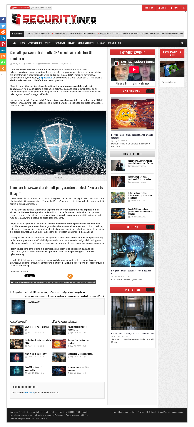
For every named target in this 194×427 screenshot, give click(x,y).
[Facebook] (3, 20)
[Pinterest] (3, 44)
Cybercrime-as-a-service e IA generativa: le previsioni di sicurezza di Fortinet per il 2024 (63, 296)
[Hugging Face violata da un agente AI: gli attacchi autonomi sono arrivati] (59, 344)
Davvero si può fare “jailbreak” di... (37, 328)
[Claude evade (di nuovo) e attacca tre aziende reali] (59, 331)
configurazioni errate (27, 282)
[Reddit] (3, 32)
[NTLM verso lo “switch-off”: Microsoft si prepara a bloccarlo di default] (16, 358)
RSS (66, 64)
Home (113, 412)
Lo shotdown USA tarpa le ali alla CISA (38, 342)
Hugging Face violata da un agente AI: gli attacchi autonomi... (132, 136)
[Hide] (1, 74)
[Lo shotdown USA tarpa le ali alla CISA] (16, 344)
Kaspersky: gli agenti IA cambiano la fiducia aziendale (139, 178)
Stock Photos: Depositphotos (170, 412)
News (61, 64)
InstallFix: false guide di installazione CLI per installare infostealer (140, 195)
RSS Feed (151, 412)
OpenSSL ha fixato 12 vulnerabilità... (33, 368)
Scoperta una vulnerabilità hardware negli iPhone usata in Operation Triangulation (49, 292)
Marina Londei (32, 64)
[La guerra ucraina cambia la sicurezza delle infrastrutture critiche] (59, 371)
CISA (16, 282)
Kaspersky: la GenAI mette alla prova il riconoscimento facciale (140, 162)
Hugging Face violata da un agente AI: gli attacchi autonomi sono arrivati (123, 33)
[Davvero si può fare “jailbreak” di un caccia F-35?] (16, 331)
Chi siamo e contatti (126, 412)
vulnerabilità (90, 282)
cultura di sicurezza (45, 282)
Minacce (54, 64)
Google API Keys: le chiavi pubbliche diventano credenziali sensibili (140, 211)
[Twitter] (3, 26)
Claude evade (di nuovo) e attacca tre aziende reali (69, 33)
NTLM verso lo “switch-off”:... (36, 353)
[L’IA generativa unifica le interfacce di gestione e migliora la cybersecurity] (132, 266)
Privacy (141, 412)
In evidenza (45, 64)
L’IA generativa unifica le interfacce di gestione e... (131, 272)
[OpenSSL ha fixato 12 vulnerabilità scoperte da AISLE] (16, 371)
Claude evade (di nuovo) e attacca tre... (77, 328)
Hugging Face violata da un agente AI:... (78, 342)
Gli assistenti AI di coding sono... (80, 353)
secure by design (77, 282)
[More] (70, 276)
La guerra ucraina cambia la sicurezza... (78, 368)
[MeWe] (3, 50)
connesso (29, 392)
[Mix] (3, 56)
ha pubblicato (45, 77)
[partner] (164, 29)
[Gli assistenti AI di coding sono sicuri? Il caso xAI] (59, 358)
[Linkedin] (3, 38)
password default (62, 282)
